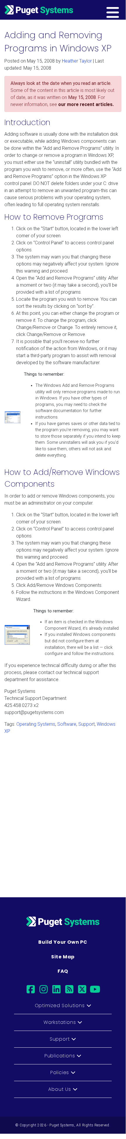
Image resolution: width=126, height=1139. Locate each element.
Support (86, 724)
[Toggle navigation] (122, 9)
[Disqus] (62, 813)
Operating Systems (35, 724)
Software (66, 724)
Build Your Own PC (62, 942)
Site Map (63, 956)
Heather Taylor (77, 61)
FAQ (63, 971)
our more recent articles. (86, 104)
